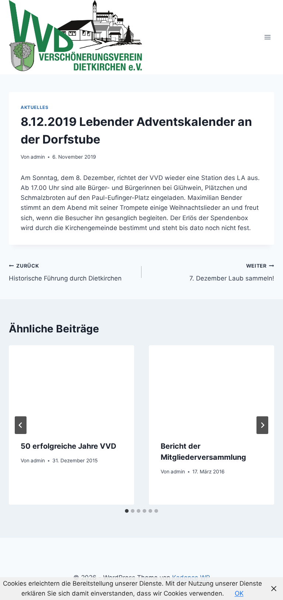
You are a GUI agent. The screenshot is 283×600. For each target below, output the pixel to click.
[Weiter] (262, 425)
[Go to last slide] (21, 425)
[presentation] (71, 387)
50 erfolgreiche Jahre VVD (68, 446)
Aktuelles (34, 107)
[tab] (127, 511)
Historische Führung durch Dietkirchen (65, 272)
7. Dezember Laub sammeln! (231, 272)
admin (38, 157)
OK (239, 593)
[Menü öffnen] (267, 37)
